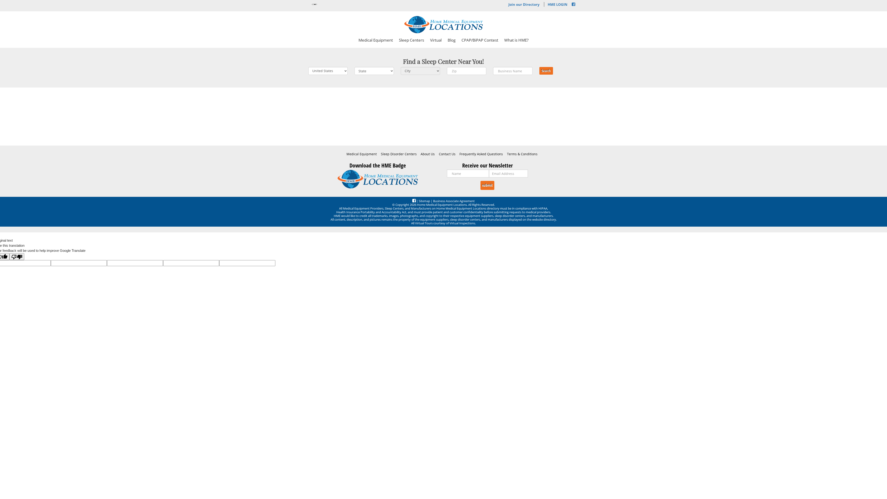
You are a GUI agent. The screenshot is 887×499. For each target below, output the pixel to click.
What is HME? (516, 40)
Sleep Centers (411, 40)
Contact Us (447, 154)
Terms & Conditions (522, 154)
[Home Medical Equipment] (377, 179)
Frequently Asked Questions (481, 154)
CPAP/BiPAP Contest (480, 40)
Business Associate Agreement (454, 201)
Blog (452, 40)
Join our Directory (524, 4)
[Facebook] (573, 4)
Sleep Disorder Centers (399, 154)
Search (546, 70)
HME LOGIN (557, 4)
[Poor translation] (16, 256)
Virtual (436, 40)
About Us (428, 154)
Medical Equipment (375, 40)
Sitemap (424, 201)
